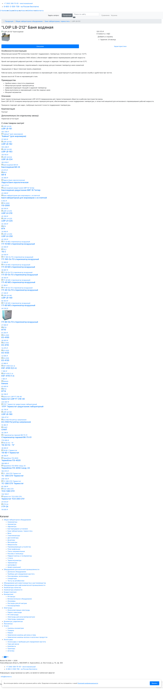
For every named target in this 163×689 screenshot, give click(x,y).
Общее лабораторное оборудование (29, 21)
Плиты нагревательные (16, 551)
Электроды (8, 608)
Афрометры (12, 526)
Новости (24, 10)
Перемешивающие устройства (19, 547)
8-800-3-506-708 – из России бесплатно (21, 6)
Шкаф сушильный (14, 567)
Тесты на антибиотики (16, 581)
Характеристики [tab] (120, 46)
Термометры (12, 563)
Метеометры (12, 542)
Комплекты (12, 646)
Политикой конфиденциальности (88, 683)
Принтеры (11, 648)
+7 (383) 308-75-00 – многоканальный (18, 3)
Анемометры (12, 522)
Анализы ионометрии (16, 628)
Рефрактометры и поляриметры (20, 556)
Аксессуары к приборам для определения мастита (27, 642)
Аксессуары (8, 639)
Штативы (11, 651)
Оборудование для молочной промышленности (21, 569)
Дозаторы (11, 540)
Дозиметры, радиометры (13, 621)
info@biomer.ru (6, 677)
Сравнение (105, 15)
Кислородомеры (14, 606)
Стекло (10, 558)
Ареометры (12, 524)
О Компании (4, 10)
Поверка (11, 630)
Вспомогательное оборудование (20, 599)
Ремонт (10, 633)
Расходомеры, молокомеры (18, 576)
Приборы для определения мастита (21, 574)
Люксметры (8, 624)
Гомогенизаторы (14, 535)
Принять (154, 683)
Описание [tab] (40, 46)
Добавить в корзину (105, 37)
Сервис (12, 10)
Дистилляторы (13, 538)
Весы (9, 533)
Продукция (67, 15)
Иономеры (11, 601)
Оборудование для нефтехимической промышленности (24, 585)
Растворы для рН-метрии (17, 603)
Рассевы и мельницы (15, 554)
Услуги (6, 626)
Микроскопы (12, 544)
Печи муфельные (14, 549)
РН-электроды (13, 615)
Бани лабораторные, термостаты (57, 21)
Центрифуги (12, 565)
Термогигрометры (14, 560)
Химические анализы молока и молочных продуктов (27, 637)
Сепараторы (12, 578)
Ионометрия (8, 594)
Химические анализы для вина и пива (22, 635)
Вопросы (18, 10)
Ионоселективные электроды (19, 610)
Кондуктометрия (10, 592)
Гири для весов (13, 644)
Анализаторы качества (12, 587)
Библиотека (32, 10)
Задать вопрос (53, 15)
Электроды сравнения (16, 619)
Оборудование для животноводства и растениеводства (25, 583)
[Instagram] (2, 688)
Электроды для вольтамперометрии (21, 617)
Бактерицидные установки (18, 529)
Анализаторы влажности (13, 590)
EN (7, 657)
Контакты (40, 10)
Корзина (114, 15)
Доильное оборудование (17, 572)
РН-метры (11, 596)
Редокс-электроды (15, 612)
